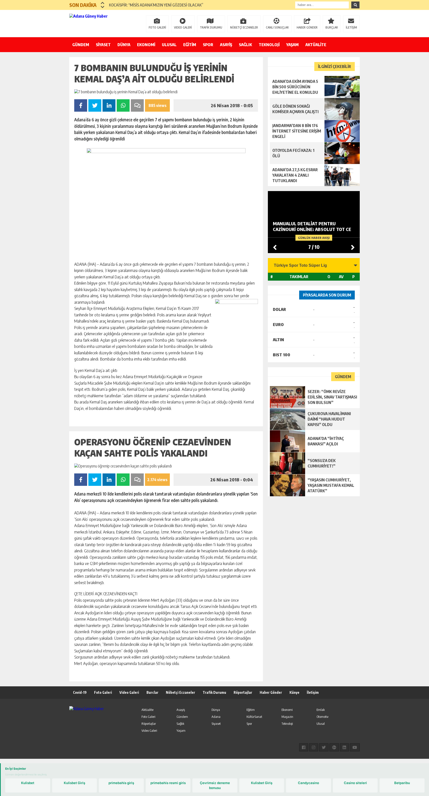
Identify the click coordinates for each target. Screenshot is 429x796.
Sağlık (180, 724)
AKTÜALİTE (315, 44)
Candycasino (308, 783)
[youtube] (355, 747)
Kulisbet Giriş (74, 783)
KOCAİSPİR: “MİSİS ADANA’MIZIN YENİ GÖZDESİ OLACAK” (156, 4)
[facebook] (303, 747)
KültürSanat (254, 717)
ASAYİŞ (226, 44)
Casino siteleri (355, 783)
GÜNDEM (80, 44)
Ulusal (321, 724)
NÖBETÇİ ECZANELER (244, 27)
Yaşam (181, 730)
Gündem (182, 717)
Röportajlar (243, 692)
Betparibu (402, 783)
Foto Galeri (103, 692)
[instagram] (313, 747)
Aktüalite (147, 710)
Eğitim (251, 710)
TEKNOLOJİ (269, 44)
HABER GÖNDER (307, 27)
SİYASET (103, 44)
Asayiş (181, 710)
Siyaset (216, 724)
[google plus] (334, 747)
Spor (249, 724)
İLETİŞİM (351, 27)
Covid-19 (80, 692)
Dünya (216, 710)
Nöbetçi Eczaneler (180, 692)
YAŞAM (292, 44)
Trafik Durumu (214, 692)
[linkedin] (344, 747)
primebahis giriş (121, 783)
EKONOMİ (146, 44)
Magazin (287, 717)
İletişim (313, 692)
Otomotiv (322, 717)
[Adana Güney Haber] (101, 23)
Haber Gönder (271, 692)
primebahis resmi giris (168, 783)
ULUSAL (169, 44)
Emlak (321, 710)
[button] (103, 3)
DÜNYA (123, 44)
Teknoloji (287, 724)
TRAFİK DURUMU (211, 27)
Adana (216, 717)
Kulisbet (27, 783)
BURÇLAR (331, 27)
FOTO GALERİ (157, 27)
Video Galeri (129, 692)
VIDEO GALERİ (183, 27)
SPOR (208, 44)
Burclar (152, 692)
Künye (294, 692)
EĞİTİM (189, 44)
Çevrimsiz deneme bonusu (215, 785)
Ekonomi (287, 710)
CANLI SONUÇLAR (277, 27)
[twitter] (323, 747)
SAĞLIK (245, 44)
